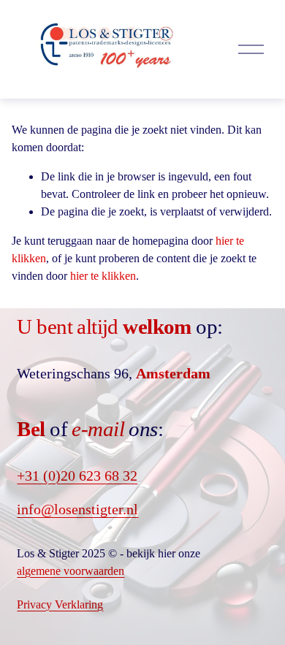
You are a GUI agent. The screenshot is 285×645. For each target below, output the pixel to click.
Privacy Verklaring (60, 604)
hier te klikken (103, 276)
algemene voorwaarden (70, 571)
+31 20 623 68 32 (77, 475)
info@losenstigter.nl (77, 509)
